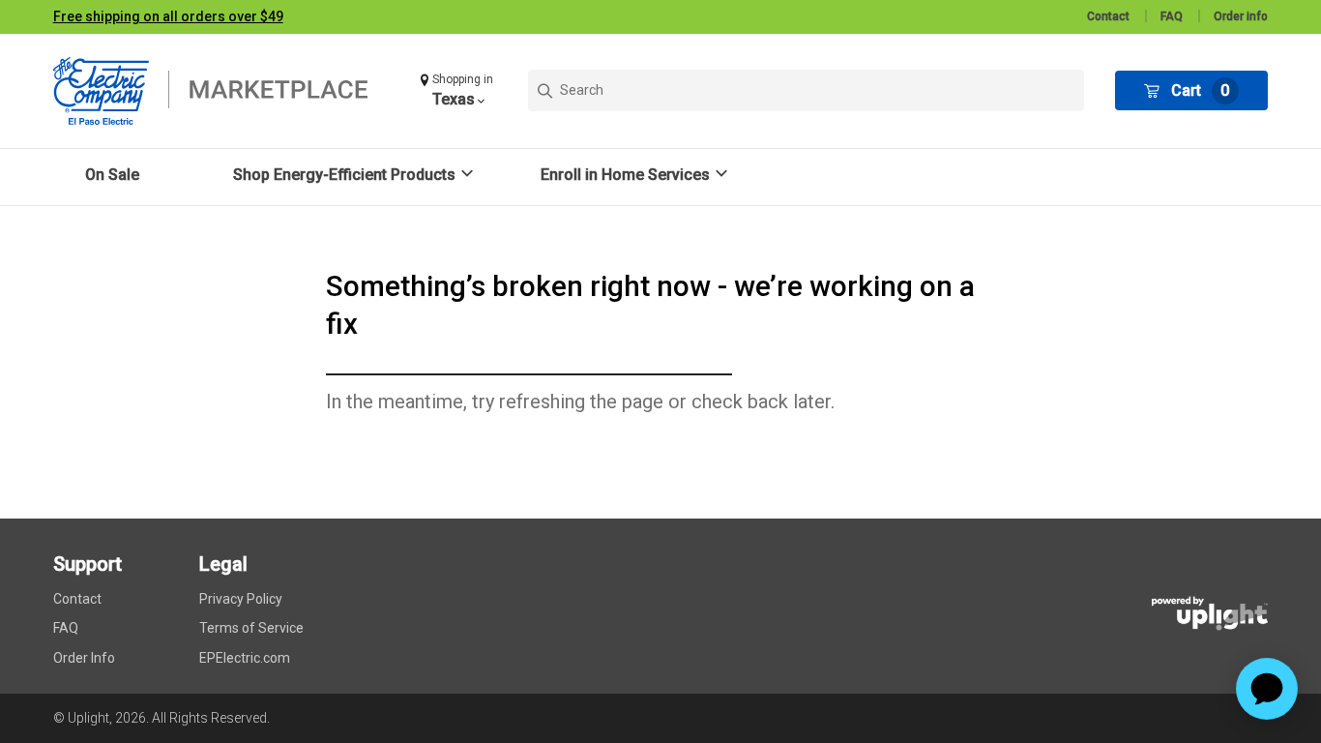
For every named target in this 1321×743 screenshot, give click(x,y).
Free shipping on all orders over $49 (168, 16)
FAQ (1171, 16)
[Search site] (806, 90)
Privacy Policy (240, 599)
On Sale (112, 174)
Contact (1108, 16)
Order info (1241, 16)
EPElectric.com (244, 658)
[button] (459, 90)
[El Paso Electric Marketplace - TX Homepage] (222, 91)
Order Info (84, 658)
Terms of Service (251, 628)
